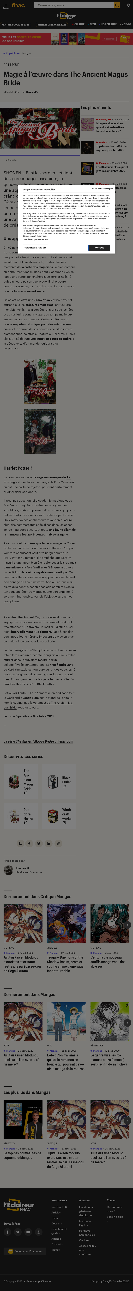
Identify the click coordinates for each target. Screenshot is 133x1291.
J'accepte (99, 248)
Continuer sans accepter (102, 188)
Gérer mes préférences (35, 248)
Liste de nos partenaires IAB (35, 239)
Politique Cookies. (37, 221)
